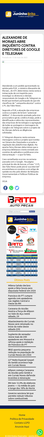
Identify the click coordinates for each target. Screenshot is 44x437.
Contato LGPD (22, 422)
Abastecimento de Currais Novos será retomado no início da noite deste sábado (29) (21, 325)
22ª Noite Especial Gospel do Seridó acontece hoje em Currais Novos (21, 362)
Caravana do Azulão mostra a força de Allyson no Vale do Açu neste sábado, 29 (21, 312)
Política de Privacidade (22, 418)
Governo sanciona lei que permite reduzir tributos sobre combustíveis (21, 396)
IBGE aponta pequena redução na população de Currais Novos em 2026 (21, 352)
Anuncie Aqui (22, 426)
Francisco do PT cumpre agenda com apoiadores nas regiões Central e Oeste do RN (20, 299)
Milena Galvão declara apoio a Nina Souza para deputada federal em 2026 (22, 288)
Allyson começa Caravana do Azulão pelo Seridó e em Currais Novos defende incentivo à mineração (21, 374)
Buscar (32, 211)
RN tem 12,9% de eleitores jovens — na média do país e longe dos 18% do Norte (21, 385)
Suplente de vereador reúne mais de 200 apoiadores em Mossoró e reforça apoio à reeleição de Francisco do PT (21, 339)
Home (22, 415)
